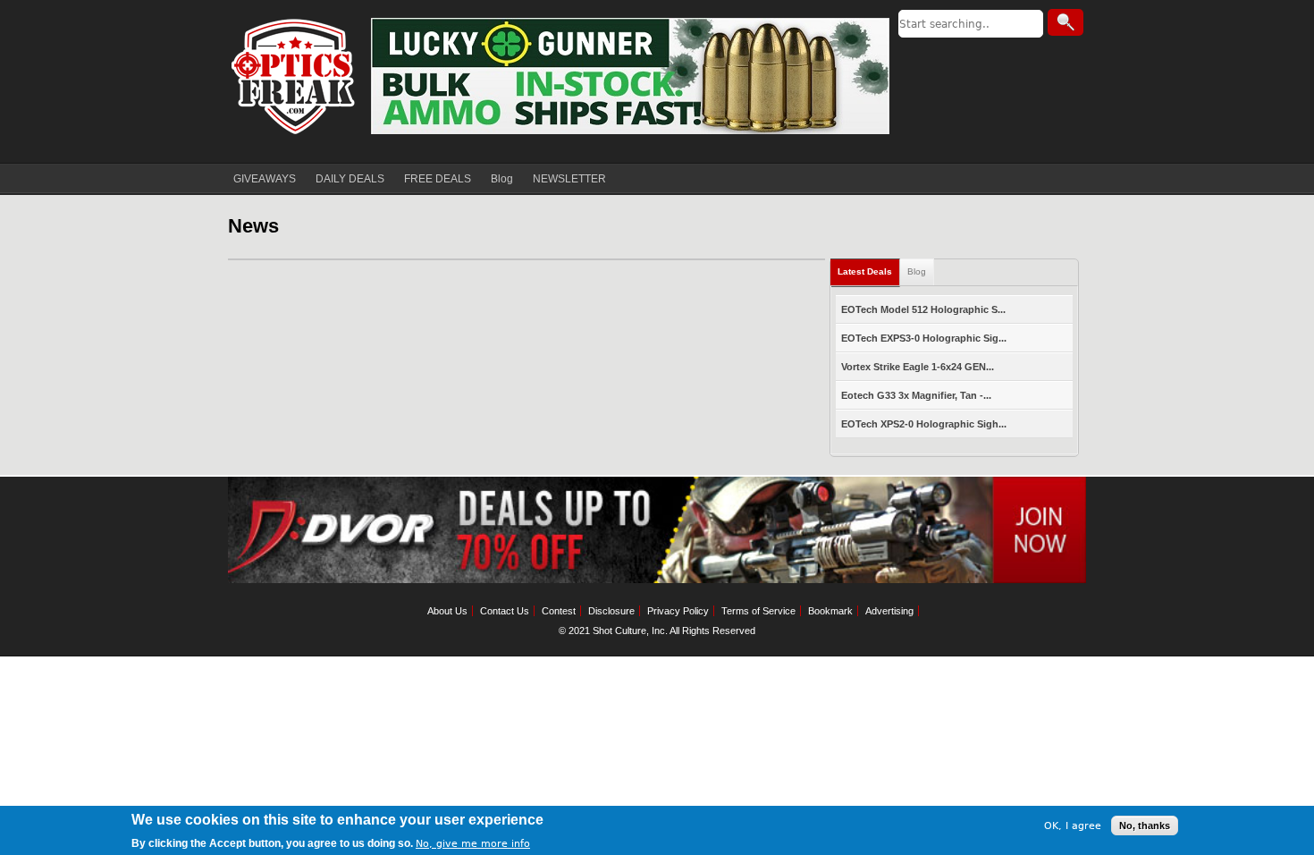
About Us (447, 610)
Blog (502, 179)
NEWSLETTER (569, 179)
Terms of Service (758, 610)
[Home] (295, 76)
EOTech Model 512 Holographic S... (923, 309)
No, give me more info (473, 843)
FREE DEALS (437, 179)
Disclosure (611, 610)
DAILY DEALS (350, 179)
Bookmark (830, 610)
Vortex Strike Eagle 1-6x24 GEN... (917, 366)
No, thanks (1144, 825)
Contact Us (504, 610)
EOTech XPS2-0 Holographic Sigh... (924, 424)
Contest (559, 610)
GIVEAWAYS (264, 179)
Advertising (889, 610)
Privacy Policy (678, 610)
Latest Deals (865, 271)
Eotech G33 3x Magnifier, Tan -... (916, 395)
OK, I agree (1072, 825)
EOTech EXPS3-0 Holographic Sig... (924, 338)
